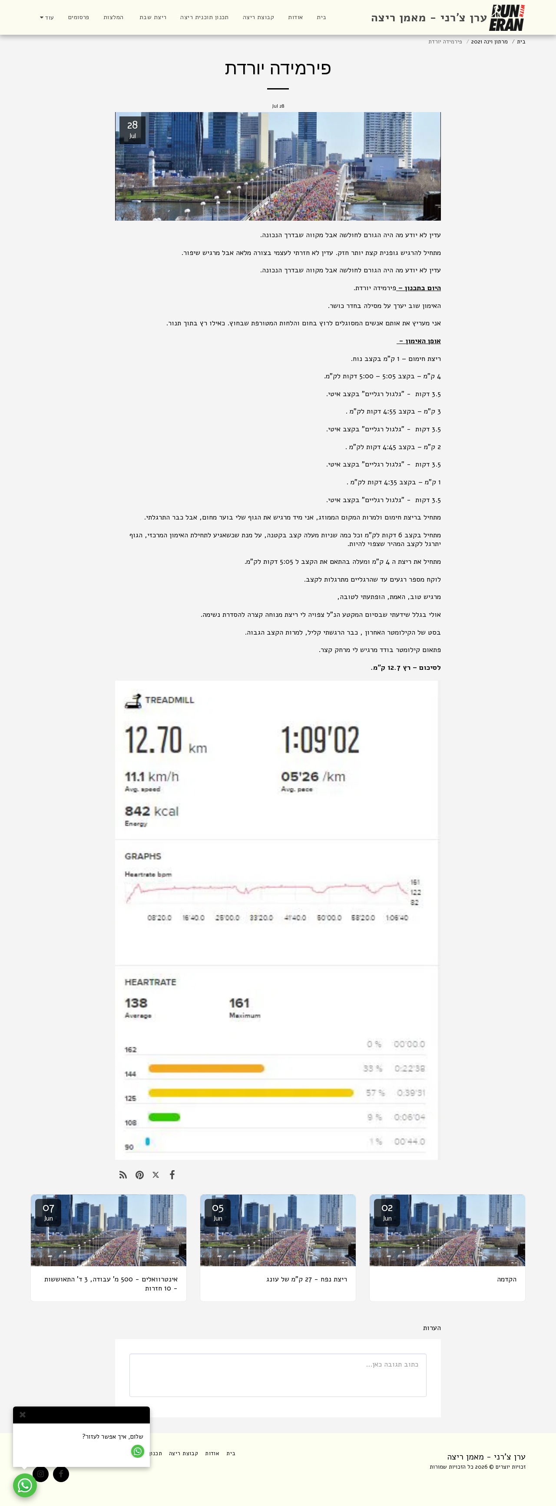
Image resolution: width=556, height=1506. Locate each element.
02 (387, 1211)
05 (218, 1211)
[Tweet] (156, 1175)
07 (48, 1211)
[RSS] (123, 1175)
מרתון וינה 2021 (489, 42)
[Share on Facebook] (172, 1175)
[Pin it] (139, 1175)
